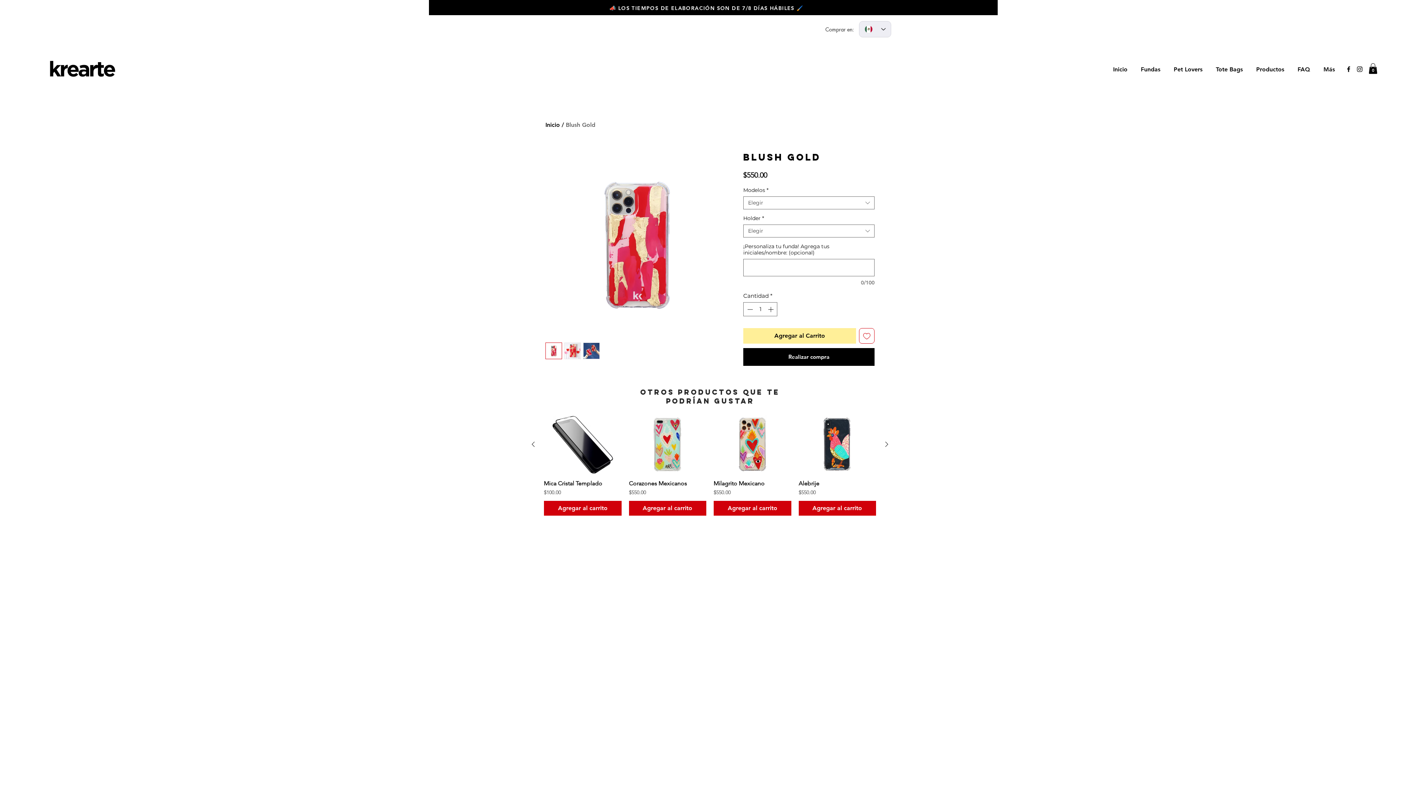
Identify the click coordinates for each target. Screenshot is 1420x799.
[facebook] (1348, 69)
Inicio (552, 124)
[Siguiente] (886, 444)
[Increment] (772, 309)
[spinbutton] (760, 309)
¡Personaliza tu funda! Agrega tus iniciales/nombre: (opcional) (786, 249)
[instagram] (1359, 69)
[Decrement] (749, 309)
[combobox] (809, 202)
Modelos (755, 190)
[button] (1373, 68)
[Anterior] (533, 444)
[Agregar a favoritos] (867, 336)
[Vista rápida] (583, 444)
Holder (753, 218)
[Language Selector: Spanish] (875, 29)
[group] (710, 465)
